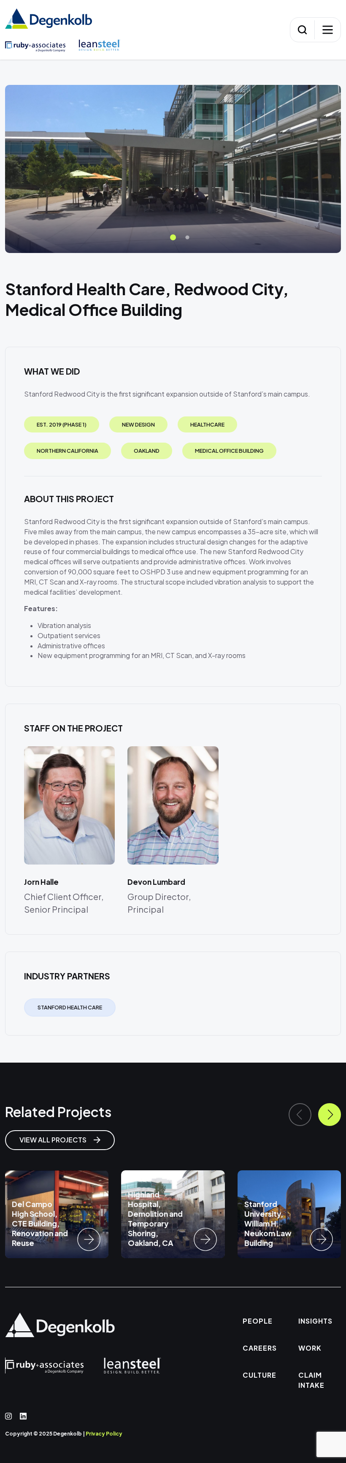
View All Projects (53, 1139)
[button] (173, 237)
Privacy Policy (104, 1433)
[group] (56, 1214)
